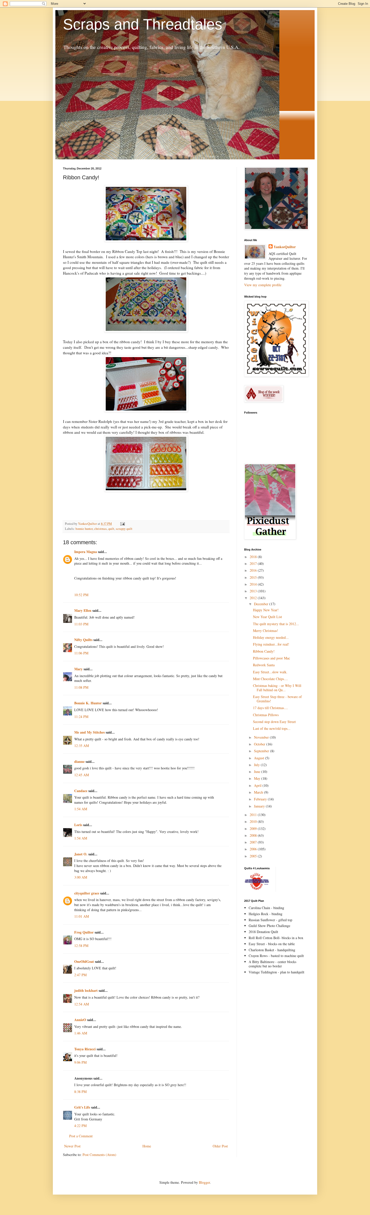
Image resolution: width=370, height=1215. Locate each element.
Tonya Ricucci (85, 1049)
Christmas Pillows (266, 714)
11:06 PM (81, 653)
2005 (254, 856)
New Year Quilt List (267, 616)
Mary (78, 669)
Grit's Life (82, 1107)
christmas (100, 529)
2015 (254, 577)
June (257, 771)
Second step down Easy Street (274, 721)
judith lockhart (86, 990)
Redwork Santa (264, 664)
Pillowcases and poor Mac (271, 658)
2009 (254, 828)
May (257, 778)
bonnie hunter (84, 529)
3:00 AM (80, 877)
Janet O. (80, 854)
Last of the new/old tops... (271, 728)
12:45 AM (81, 774)
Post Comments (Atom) (99, 1154)
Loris (78, 824)
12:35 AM (81, 745)
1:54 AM (80, 808)
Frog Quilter (84, 932)
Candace (80, 790)
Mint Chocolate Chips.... (270, 678)
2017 (254, 563)
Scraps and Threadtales (142, 24)
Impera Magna (85, 551)
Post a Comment (81, 1136)
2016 (254, 570)
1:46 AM (80, 1033)
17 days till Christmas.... (270, 707)
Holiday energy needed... (271, 637)
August (259, 758)
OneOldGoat (84, 961)
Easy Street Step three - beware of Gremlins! (277, 698)
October (260, 744)
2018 (254, 556)
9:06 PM (80, 1062)
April (258, 785)
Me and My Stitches (89, 732)
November (262, 737)
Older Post (220, 1146)
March (259, 792)
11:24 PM (81, 716)
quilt (111, 529)
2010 (254, 821)
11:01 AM (81, 916)
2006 (254, 849)
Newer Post (72, 1146)
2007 (254, 842)
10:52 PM (81, 594)
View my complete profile (262, 284)
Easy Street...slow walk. (270, 672)
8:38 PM (80, 1091)
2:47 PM (80, 974)
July (257, 764)
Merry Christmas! (265, 630)
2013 (254, 591)
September (262, 750)
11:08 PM (81, 687)
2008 (254, 835)
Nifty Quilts (83, 639)
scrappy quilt (124, 529)
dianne (79, 761)
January (260, 806)
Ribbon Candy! (264, 651)
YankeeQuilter (285, 246)
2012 (254, 597)
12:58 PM (81, 945)
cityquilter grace (86, 893)
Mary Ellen (82, 610)
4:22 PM (80, 1125)
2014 (254, 584)
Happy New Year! (266, 610)
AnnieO (80, 1019)
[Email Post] (122, 524)
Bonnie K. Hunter (88, 703)
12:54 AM (81, 1004)
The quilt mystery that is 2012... (276, 623)
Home (146, 1146)
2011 (254, 814)
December (261, 603)
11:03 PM (81, 624)
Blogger (204, 1182)
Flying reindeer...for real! (271, 644)
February (261, 799)
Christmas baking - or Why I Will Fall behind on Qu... (277, 687)
